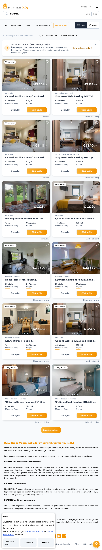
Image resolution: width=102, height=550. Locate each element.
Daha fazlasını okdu (81, 48)
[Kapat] (96, 44)
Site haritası (89, 544)
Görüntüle (36, 109)
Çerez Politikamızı (34, 531)
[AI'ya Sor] (96, 544)
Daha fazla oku (9, 542)
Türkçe (83, 7)
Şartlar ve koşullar (62, 544)
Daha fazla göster (51, 430)
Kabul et (45, 542)
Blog (77, 544)
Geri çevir (28, 542)
